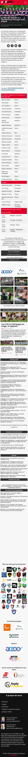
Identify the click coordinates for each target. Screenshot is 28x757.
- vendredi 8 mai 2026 (13, 368)
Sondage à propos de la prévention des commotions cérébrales (11, 462)
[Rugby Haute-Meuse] (24, 580)
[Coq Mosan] (9, 596)
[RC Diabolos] (24, 569)
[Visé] (9, 601)
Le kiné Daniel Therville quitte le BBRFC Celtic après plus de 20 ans (13, 469)
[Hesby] (3, 569)
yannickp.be (14, 755)
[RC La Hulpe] (23, 606)
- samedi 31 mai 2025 (12, 421)
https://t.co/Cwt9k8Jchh (14, 251)
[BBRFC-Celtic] (3, 591)
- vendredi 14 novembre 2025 (13, 403)
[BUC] (3, 606)
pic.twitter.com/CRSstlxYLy (14, 254)
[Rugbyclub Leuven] (4, 597)
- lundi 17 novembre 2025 (12, 395)
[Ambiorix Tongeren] (9, 585)
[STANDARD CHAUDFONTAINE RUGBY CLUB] (12, 606)
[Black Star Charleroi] (9, 569)
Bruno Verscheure (18, 25)
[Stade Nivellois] (3, 585)
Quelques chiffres (7, 712)
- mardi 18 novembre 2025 (13, 391)
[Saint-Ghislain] (14, 574)
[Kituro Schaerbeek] (24, 596)
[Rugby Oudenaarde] (14, 585)
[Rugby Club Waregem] (19, 580)
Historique (5, 702)
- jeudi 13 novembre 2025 (13, 407)
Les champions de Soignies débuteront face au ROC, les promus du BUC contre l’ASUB (13, 437)
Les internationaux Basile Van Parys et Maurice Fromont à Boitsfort (12, 510)
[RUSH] (14, 580)
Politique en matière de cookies (11, 709)
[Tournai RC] (24, 601)
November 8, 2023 (14, 260)
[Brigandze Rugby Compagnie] (17, 606)
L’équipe (4, 704)
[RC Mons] (24, 591)
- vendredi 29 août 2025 (12, 414)
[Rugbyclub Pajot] (19, 569)
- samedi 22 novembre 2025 (13, 381)
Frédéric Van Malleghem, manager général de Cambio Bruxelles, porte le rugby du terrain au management (13, 442)
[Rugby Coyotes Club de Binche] (14, 569)
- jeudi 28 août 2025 (12, 418)
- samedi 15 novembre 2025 (14, 399)
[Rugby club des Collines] (14, 590)
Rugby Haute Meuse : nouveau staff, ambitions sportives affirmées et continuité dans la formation (13, 501)
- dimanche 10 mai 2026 (13, 364)
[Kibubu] (19, 601)
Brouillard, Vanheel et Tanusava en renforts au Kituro (14, 497)
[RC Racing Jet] (24, 585)
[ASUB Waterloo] (8, 591)
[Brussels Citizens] (19, 574)
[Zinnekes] (13, 612)
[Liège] (19, 590)
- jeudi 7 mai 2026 (12, 372)
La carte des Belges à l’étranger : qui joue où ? (13, 434)
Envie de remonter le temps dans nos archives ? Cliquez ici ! (14, 426)
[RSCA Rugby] (14, 601)
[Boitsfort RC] (4, 574)
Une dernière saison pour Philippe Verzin (12, 459)
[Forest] (23, 574)
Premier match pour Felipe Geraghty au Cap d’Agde (12, 472)
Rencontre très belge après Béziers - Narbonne (12, 476)
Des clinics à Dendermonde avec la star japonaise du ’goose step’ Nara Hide (13, 466)
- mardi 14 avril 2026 (13, 376)
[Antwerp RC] (3, 601)
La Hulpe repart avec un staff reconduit (11, 445)
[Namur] (9, 574)
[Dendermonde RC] (19, 596)
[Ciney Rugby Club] (7, 606)
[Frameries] (3, 580)
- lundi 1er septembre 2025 (13, 411)
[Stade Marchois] (19, 585)
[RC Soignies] (9, 580)
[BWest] (14, 596)
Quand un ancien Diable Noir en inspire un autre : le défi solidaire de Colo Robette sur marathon (12, 448)
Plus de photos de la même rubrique (14, 306)
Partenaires (5, 707)
